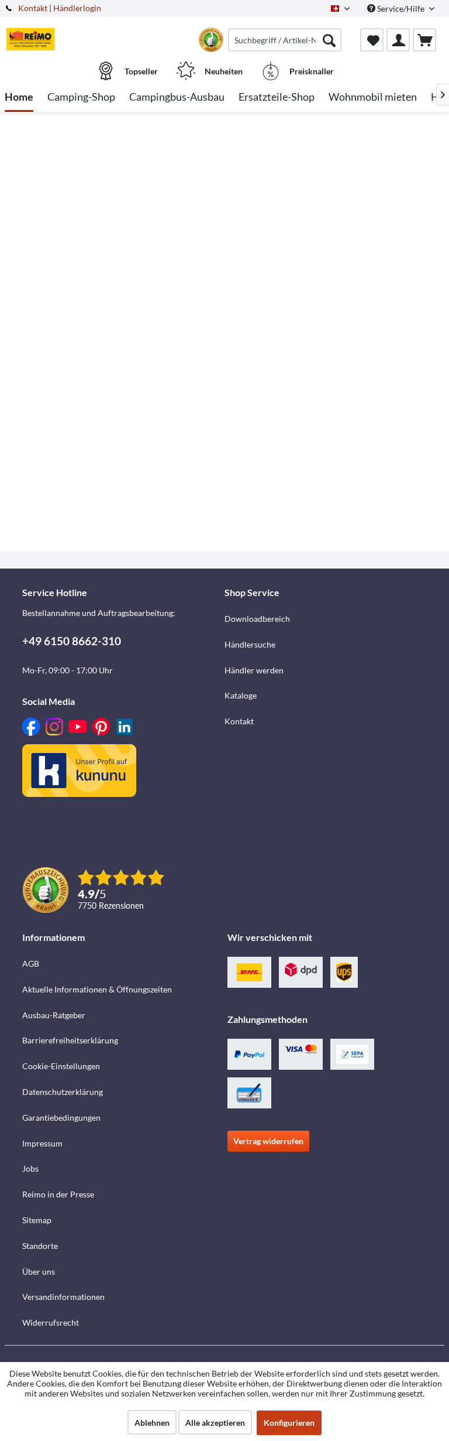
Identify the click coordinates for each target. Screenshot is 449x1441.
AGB (30, 963)
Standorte (40, 1246)
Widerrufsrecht (50, 1322)
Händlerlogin (77, 8)
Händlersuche (249, 644)
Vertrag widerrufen (268, 1141)
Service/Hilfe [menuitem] (400, 8)
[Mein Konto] (398, 40)
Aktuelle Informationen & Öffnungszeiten (97, 989)
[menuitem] (284, 40)
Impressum (42, 1143)
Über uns (38, 1271)
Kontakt (32, 8)
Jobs (30, 1168)
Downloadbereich (257, 619)
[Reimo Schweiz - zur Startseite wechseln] (30, 39)
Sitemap (36, 1220)
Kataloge (240, 695)
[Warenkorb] (424, 40)
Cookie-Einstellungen (61, 1066)
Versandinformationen (63, 1297)
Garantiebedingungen (61, 1117)
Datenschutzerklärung (62, 1092)
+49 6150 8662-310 (71, 641)
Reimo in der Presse (58, 1194)
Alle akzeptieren (215, 1423)
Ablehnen (152, 1423)
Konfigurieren (289, 1423)
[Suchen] (329, 40)
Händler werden (254, 670)
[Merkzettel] (372, 40)
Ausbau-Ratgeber (53, 1015)
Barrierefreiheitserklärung (70, 1040)
